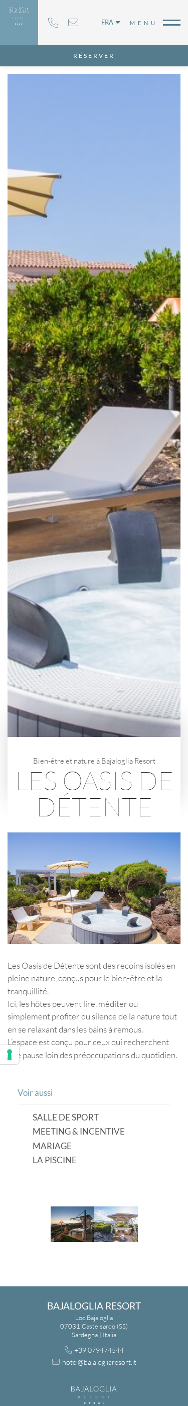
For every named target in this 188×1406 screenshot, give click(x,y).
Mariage (52, 1146)
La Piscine (55, 1160)
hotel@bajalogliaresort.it (73, 23)
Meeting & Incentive (79, 1132)
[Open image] (72, 1224)
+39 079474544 (53, 23)
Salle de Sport (66, 1117)
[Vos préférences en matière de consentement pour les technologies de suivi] (9, 1054)
